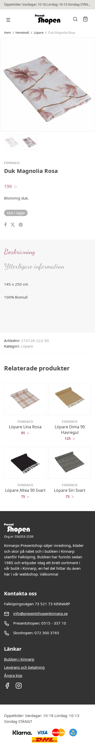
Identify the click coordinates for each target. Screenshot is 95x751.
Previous (5, 84)
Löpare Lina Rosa (25, 427)
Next (89, 84)
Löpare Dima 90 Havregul (70, 429)
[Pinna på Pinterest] (21, 224)
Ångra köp (13, 675)
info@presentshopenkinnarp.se (40, 613)
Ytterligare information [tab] (34, 266)
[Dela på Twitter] (12, 224)
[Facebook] (7, 687)
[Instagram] (18, 687)
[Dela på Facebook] (5, 224)
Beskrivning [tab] (19, 251)
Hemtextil (22, 32)
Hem (7, 32)
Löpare (39, 32)
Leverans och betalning (24, 667)
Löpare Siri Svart (69, 490)
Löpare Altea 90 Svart (25, 490)
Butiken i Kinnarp (19, 659)
